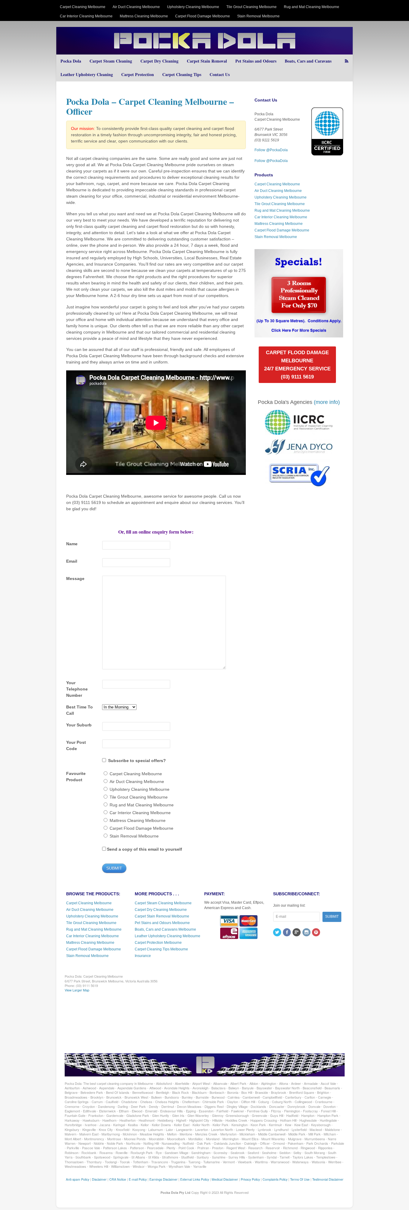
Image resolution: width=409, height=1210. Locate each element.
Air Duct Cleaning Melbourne (136, 7)
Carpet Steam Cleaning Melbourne (163, 903)
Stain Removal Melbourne (258, 16)
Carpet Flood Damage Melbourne (202, 16)
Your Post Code (76, 745)
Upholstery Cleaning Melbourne (193, 7)
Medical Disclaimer (225, 1179)
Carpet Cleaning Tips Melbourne (161, 949)
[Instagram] (306, 933)
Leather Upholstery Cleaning (86, 74)
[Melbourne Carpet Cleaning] (204, 51)
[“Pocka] (299, 335)
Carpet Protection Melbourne (158, 943)
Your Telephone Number (77, 689)
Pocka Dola (70, 61)
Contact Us (220, 74)
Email (71, 561)
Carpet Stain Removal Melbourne (162, 916)
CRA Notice (117, 1179)
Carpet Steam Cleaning (111, 61)
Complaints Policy (275, 1179)
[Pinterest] (316, 933)
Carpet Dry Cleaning (159, 61)
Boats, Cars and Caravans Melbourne (165, 929)
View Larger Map (77, 990)
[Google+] (297, 933)
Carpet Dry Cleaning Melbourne (161, 910)
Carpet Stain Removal (207, 61)
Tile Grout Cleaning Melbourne (251, 7)
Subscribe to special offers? (137, 760)
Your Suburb (79, 725)
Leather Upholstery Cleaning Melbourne (167, 936)
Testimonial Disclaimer (327, 1179)
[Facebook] (287, 933)
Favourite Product (76, 776)
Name (72, 543)
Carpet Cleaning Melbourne (82, 7)
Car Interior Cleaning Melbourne (86, 16)
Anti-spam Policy (77, 1179)
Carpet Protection (137, 74)
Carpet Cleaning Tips (181, 74)
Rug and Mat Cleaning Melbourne (311, 7)
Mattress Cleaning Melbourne (144, 16)
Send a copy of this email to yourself (144, 849)
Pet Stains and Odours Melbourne (162, 923)
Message (75, 578)
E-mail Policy (138, 1179)
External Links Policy (194, 1179)
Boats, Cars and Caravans (308, 61)
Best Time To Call (79, 710)
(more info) (327, 402)
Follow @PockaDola (271, 150)
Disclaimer (99, 1179)
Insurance (143, 956)
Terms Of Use (300, 1179)
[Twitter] (277, 933)
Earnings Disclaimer (163, 1179)
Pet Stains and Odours (255, 61)
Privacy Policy (250, 1179)
